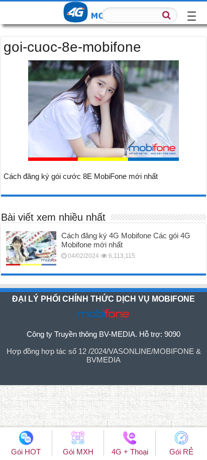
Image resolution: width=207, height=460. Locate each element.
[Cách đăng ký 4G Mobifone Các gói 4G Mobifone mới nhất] (31, 248)
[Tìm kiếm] (167, 15)
